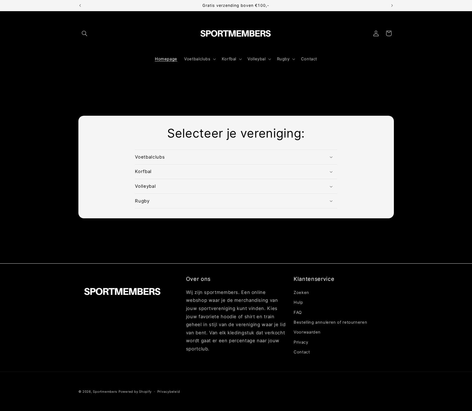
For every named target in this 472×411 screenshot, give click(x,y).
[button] (84, 33)
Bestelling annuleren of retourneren (330, 322)
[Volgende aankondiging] (392, 5)
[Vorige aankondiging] (80, 5)
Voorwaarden (307, 332)
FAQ (298, 312)
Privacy (301, 341)
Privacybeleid (168, 392)
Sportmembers (105, 392)
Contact (302, 351)
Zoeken (301, 292)
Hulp (298, 302)
